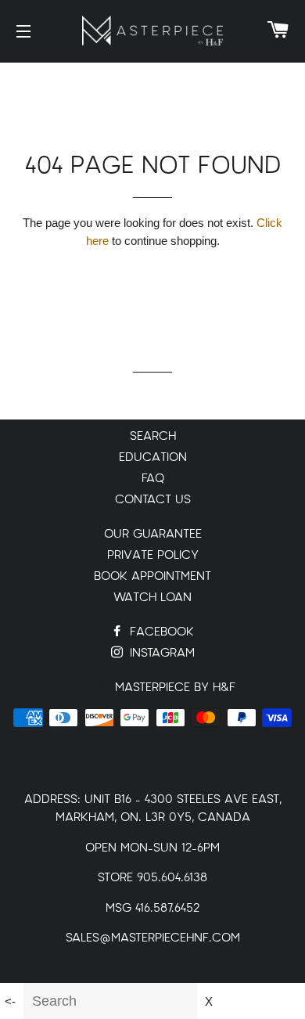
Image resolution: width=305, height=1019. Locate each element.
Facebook (160, 632)
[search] (110, 1001)
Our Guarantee (153, 534)
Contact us (153, 499)
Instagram (160, 653)
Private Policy (153, 555)
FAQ (153, 478)
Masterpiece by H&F (175, 687)
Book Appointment (152, 576)
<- (10, 1001)
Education (153, 457)
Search (153, 436)
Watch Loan (152, 597)
